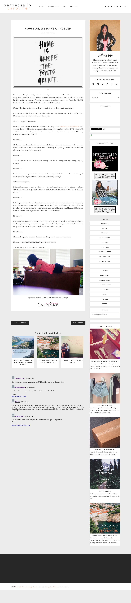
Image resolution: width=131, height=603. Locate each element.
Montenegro (105, 261)
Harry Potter (105, 251)
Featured (105, 247)
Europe (105, 242)
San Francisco (104, 285)
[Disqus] (48, 400)
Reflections (104, 280)
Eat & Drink (105, 237)
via (48, 90)
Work (104, 303)
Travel (105, 299)
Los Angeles (104, 256)
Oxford (105, 270)
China (104, 228)
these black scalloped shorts (70, 126)
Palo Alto (105, 275)
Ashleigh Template (33, 587)
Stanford (105, 289)
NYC (105, 266)
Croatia (105, 233)
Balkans (105, 223)
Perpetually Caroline (21, 587)
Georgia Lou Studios (51, 587)
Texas (48, 24)
